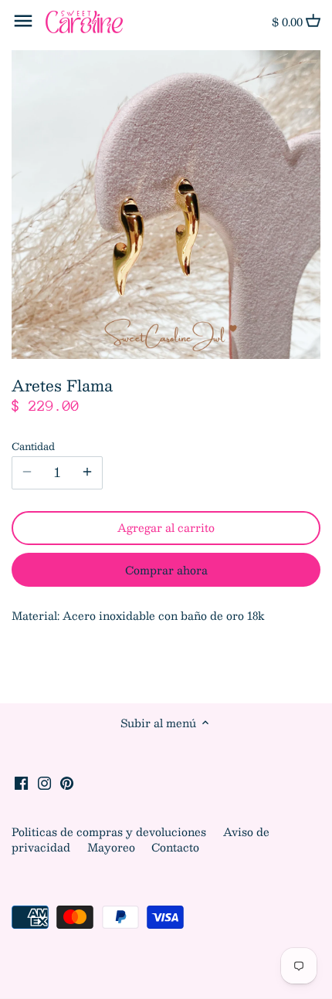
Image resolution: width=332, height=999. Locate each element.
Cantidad (33, 446)
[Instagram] (44, 782)
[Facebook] (21, 782)
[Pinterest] (66, 782)
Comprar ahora (166, 569)
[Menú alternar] (23, 20)
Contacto (175, 847)
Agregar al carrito (166, 527)
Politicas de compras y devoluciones (110, 831)
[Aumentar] (87, 472)
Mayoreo (112, 847)
